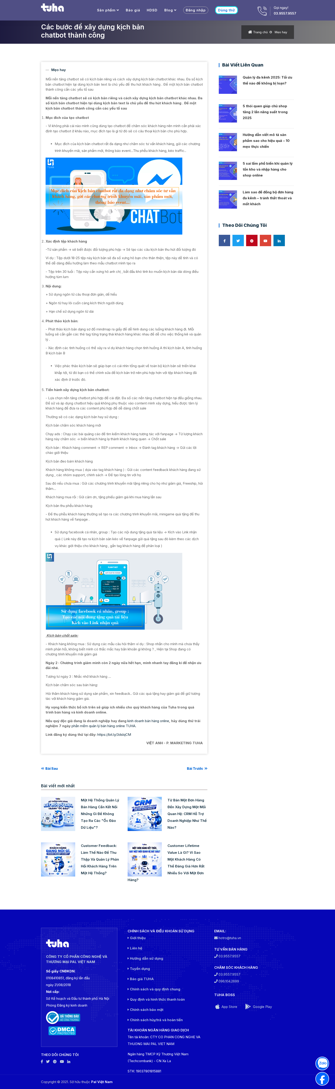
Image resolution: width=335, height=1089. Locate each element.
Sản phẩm (106, 10)
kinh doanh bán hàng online (148, 721)
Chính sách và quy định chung (154, 989)
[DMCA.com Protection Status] (79, 1030)
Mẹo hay (281, 32)
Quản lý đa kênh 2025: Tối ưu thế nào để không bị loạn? (267, 80)
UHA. (132, 726)
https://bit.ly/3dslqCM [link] (114, 734)
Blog (168, 10)
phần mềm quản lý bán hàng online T (100, 726)
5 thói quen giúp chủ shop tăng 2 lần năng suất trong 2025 (265, 112)
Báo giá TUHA (141, 979)
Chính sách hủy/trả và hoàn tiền (156, 1020)
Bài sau (51, 768)
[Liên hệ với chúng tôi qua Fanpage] (322, 1079)
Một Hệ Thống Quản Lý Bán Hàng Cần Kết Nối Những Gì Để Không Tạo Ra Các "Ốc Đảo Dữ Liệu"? (100, 814)
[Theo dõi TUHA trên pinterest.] (55, 1061)
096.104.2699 (228, 981)
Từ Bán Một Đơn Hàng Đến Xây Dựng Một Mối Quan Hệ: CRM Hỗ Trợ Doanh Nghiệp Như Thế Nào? (187, 814)
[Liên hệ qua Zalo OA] (322, 1063)
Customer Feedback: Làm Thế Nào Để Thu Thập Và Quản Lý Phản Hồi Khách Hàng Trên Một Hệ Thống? (100, 859)
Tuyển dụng (139, 968)
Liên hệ (135, 948)
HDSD (152, 10)
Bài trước (195, 768)
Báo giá (133, 10)
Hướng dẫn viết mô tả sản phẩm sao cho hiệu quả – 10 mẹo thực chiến (266, 141)
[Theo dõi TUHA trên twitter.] (48, 1061)
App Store (229, 1007)
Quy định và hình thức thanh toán (157, 999)
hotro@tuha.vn (230, 938)
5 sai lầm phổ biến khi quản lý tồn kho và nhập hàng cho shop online (268, 169)
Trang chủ (260, 32)
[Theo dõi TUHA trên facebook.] (42, 1061)
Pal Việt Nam (102, 1082)
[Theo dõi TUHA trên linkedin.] (68, 1061)
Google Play (262, 1007)
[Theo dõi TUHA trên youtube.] (62, 1061)
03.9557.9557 (285, 13)
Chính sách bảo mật (146, 1009)
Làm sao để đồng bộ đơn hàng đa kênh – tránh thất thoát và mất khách (268, 198)
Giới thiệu (137, 938)
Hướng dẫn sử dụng (146, 958)
